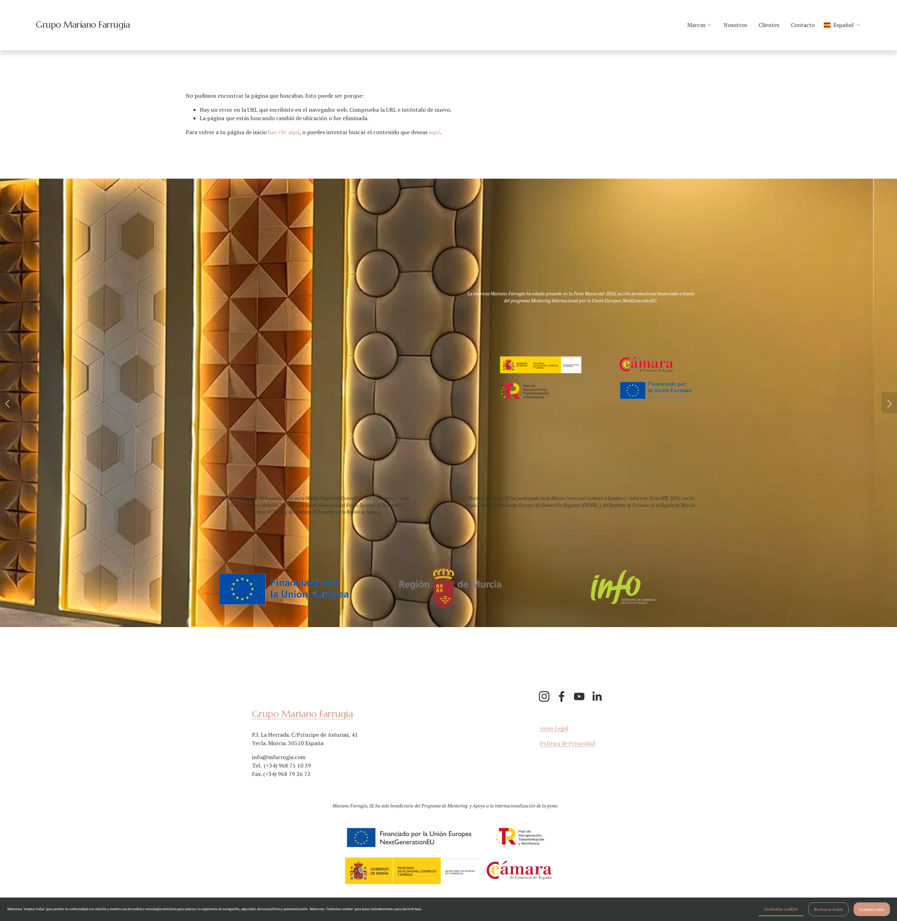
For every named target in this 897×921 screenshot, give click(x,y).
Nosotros (735, 25)
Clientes (769, 25)
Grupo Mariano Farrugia (83, 24)
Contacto (803, 25)
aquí (434, 132)
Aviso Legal (554, 728)
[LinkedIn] (596, 696)
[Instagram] (544, 696)
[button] (7, 402)
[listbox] (842, 25)
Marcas (696, 25)
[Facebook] (561, 696)
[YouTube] (579, 696)
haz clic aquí (284, 132)
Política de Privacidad (567, 743)
